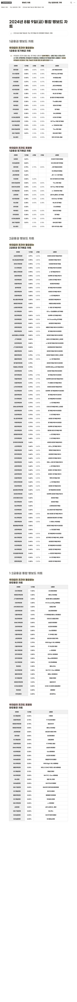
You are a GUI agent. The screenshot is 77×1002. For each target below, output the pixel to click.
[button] (71, 2)
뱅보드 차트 (26, 3)
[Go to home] (6, 3)
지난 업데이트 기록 (55, 3)
